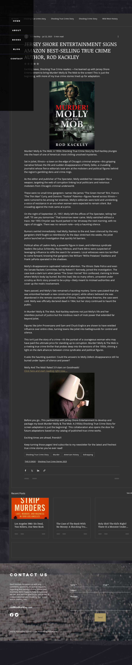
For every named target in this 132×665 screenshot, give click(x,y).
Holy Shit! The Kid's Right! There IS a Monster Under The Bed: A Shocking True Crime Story (112, 525)
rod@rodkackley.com (21, 631)
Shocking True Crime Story (62, 18)
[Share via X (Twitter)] (32, 470)
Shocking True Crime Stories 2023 (52, 461)
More (125, 18)
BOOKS (16, 40)
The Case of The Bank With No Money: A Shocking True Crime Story (71, 525)
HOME (16, 21)
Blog (16, 49)
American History (71, 454)
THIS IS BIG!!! (30, 461)
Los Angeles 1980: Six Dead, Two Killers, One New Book (29, 525)
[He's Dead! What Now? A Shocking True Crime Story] (72, 508)
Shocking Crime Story (88, 18)
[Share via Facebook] (25, 470)
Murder (56, 454)
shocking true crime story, (35, 18)
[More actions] (118, 36)
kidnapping (88, 454)
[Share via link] (44, 470)
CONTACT (17, 58)
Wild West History (110, 18)
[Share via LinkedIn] (38, 470)
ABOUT (16, 30)
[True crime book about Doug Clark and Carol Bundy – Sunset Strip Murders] (30, 508)
